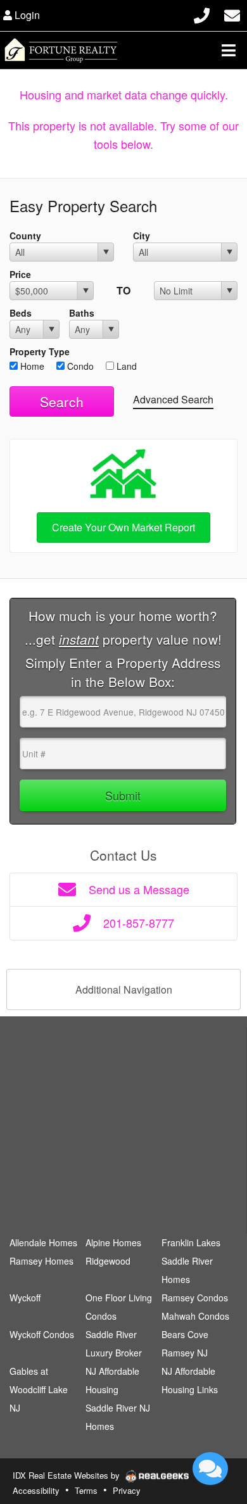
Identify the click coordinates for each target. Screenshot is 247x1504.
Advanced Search (173, 399)
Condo (79, 366)
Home (31, 366)
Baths (81, 312)
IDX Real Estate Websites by (67, 1475)
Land (125, 366)
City (141, 235)
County (25, 235)
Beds (21, 312)
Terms (86, 1490)
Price (20, 274)
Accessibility (36, 1490)
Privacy (127, 1490)
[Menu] (228, 50)
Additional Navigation (123, 989)
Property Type (40, 351)
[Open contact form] (232, 13)
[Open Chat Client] (210, 1468)
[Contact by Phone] (202, 13)
